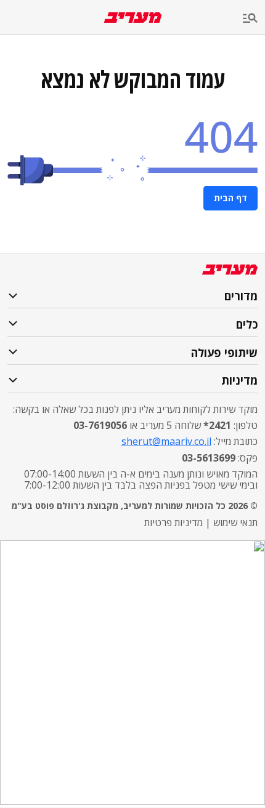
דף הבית (230, 198)
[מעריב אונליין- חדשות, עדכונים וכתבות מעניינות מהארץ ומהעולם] (133, 17)
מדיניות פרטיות (173, 522)
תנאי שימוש (235, 522)
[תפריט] (254, 18)
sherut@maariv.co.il (166, 441)
